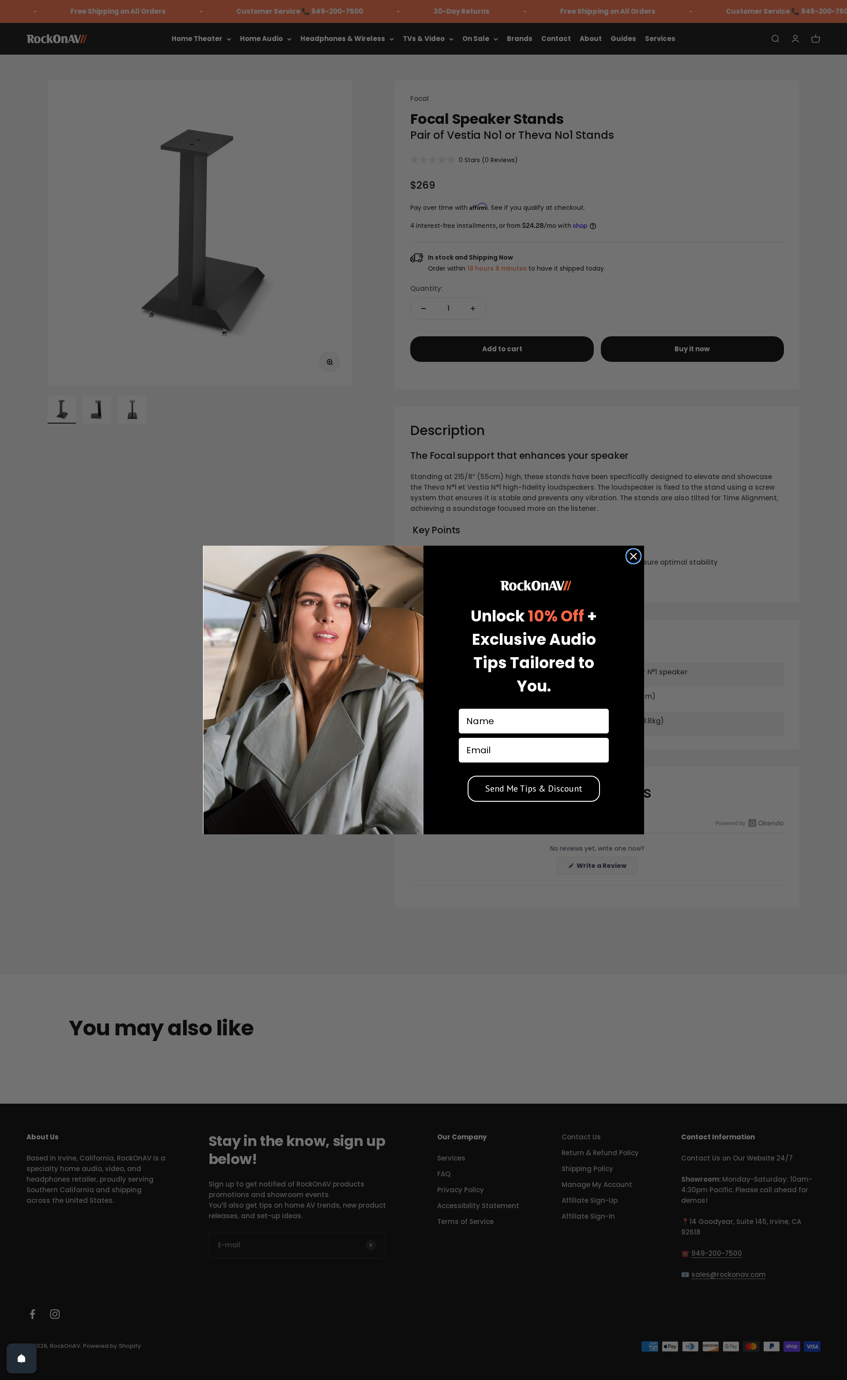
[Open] (22, 1358)
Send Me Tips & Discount (533, 788)
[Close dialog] (633, 556)
